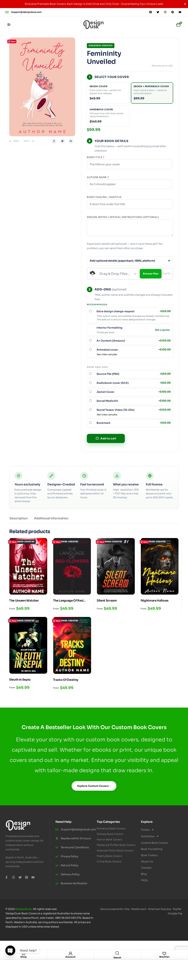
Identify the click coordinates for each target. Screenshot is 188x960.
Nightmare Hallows (155, 600)
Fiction (145, 829)
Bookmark (134, 423)
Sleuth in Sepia (19, 680)
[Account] (70, 953)
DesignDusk (23, 909)
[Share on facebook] (54, 141)
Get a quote (162, 330)
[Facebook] (150, 12)
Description (19, 518)
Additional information (51, 518)
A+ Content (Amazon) (134, 340)
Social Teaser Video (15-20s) (134, 409)
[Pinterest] (172, 12)
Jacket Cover (134, 392)
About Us (147, 861)
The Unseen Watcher (24, 600)
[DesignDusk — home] (93, 24)
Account (70, 956)
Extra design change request (134, 311)
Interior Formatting (109, 327)
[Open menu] (9, 24)
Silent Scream (107, 600)
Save (13, 41)
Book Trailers (149, 855)
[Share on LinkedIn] (70, 141)
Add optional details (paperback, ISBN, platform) (122, 260)
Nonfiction (148, 836)
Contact (146, 867)
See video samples (107, 354)
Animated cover (134, 349)
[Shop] (23, 953)
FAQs (144, 880)
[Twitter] (157, 12)
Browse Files (150, 273)
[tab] (18, 519)
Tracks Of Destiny (65, 680)
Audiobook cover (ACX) (134, 383)
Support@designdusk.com (26, 12)
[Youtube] (179, 12)
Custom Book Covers (154, 842)
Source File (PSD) (134, 374)
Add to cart (108, 438)
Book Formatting (151, 849)
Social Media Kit (134, 400)
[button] (160, 829)
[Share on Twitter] (62, 141)
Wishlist (164, 956)
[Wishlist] (164, 953)
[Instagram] (165, 12)
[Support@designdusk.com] (7, 12)
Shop (23, 956)
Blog (144, 874)
